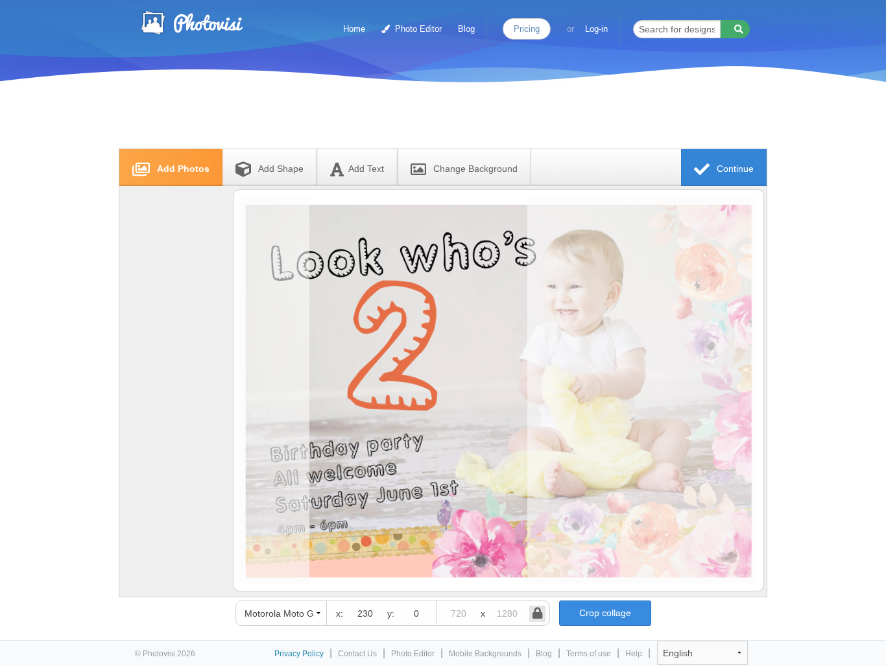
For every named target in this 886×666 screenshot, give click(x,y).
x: (339, 613)
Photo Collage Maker (191, 23)
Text (366, 168)
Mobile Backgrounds (485, 653)
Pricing (527, 29)
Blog (466, 29)
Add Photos (182, 168)
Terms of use (588, 653)
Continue (734, 168)
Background (475, 168)
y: (390, 613)
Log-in (596, 29)
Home (354, 29)
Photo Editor (417, 29)
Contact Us (357, 653)
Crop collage (605, 613)
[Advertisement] (429, 118)
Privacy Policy (299, 653)
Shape (281, 168)
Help (633, 653)
